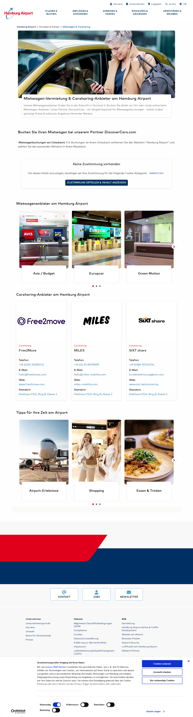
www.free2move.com (32, 384)
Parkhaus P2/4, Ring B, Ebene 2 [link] (38, 394)
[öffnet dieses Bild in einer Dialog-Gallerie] (41, 321)
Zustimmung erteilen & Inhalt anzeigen (96, 182)
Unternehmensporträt (38, 623)
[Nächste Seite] (175, 64)
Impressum (80, 646)
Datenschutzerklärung (86, 638)
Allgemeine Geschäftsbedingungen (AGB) (93, 625)
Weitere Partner (131, 650)
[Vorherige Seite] (18, 64)
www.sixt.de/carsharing (143, 384)
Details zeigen (154, 711)
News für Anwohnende (38, 635)
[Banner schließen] (189, 661)
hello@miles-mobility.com (90, 374)
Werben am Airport (132, 634)
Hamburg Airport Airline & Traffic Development (140, 629)
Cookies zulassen (162, 664)
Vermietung (128, 623)
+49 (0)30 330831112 (31, 364)
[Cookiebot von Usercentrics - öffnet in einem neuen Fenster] (18, 711)
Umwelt (30, 631)
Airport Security (130, 642)
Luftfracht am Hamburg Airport (139, 646)
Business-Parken (131, 638)
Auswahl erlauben (162, 672)
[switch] (85, 704)
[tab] (93, 286)
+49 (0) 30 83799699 (86, 364)
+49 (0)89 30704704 (141, 364)
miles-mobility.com (85, 384)
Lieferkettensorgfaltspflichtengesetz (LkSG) (94, 652)
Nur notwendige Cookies (162, 680)
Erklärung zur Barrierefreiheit (90, 642)
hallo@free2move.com (32, 374)
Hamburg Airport (26, 27)
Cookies (78, 634)
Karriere (30, 627)
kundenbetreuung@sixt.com (146, 374)
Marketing (156, 173)
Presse (29, 639)
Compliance (80, 630)
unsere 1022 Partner (55, 667)
